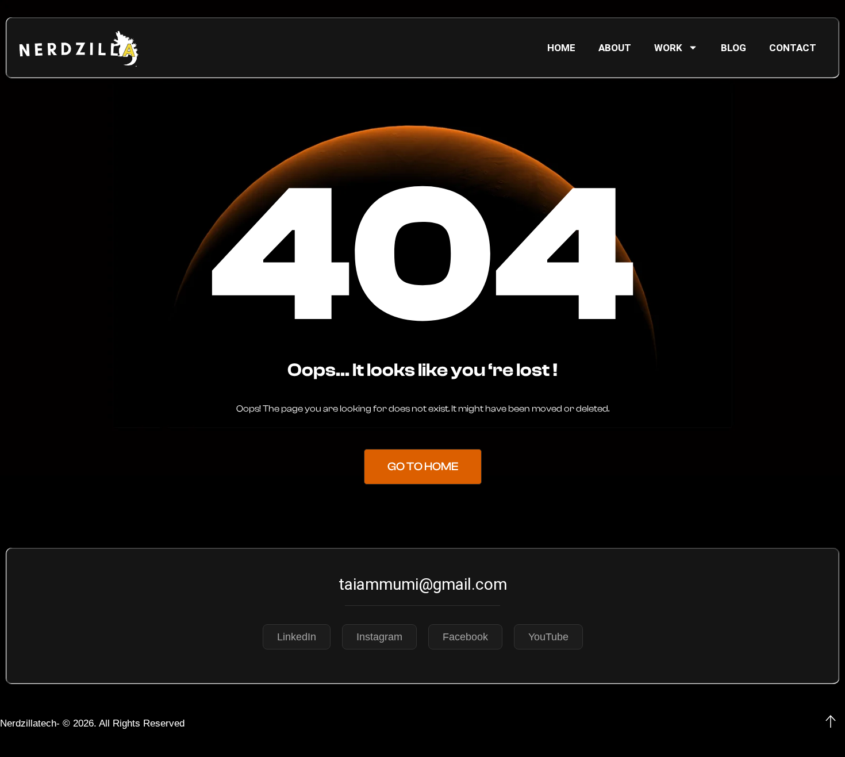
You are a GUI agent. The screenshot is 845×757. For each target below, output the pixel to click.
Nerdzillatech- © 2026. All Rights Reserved (92, 723)
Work (668, 47)
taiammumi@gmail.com (423, 584)
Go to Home (422, 466)
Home (561, 47)
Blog (733, 47)
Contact (792, 47)
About (614, 47)
